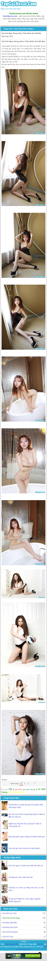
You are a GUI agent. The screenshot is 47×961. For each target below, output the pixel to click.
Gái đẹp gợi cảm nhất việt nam (21, 877)
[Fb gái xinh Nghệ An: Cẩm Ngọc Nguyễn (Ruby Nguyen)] (5, 903)
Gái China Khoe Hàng (23, 29)
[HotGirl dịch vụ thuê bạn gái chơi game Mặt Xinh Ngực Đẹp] (5, 809)
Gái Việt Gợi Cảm (10, 913)
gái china (18, 789)
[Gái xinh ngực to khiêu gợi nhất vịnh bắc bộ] (5, 869)
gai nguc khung (29, 789)
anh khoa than (16, 792)
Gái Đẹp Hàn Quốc (10, 927)
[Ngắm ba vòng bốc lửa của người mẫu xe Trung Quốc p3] (5, 828)
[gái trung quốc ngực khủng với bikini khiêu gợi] (5, 840)
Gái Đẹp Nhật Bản (10, 923)
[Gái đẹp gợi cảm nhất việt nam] (5, 881)
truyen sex (27, 949)
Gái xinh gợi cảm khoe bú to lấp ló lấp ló (24, 848)
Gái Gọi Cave (8, 937)
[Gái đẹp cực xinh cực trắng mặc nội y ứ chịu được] (5, 892)
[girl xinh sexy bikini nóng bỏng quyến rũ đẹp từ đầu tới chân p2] (5, 816)
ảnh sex (40, 944)
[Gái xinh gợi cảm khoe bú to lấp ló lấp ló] (5, 852)
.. (31, 783)
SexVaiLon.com (10, 16)
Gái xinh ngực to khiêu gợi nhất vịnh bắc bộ (26, 865)
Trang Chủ (8, 29)
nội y (11, 789)
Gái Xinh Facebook (10, 932)
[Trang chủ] (19, 6)
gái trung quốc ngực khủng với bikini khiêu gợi (27, 837)
